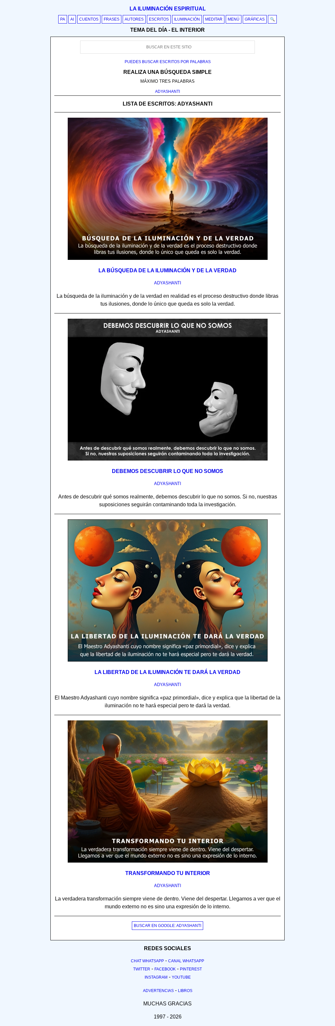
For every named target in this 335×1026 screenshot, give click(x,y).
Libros (185, 990)
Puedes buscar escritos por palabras (168, 61)
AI (72, 19)
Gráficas (255, 19)
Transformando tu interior (167, 873)
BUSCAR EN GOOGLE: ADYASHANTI (167, 925)
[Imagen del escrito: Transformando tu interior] (168, 861)
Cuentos (88, 19)
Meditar (213, 19)
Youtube (181, 977)
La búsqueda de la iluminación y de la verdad (167, 270)
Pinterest (191, 969)
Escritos (159, 19)
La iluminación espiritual (168, 8)
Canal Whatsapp (186, 961)
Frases (111, 19)
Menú (233, 19)
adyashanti (167, 282)
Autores (134, 19)
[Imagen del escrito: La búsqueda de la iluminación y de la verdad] (168, 258)
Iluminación (187, 19)
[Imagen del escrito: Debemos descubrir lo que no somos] (168, 459)
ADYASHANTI (167, 91)
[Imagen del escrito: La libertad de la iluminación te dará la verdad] (168, 660)
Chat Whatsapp (147, 961)
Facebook (165, 969)
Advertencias (158, 990)
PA (62, 19)
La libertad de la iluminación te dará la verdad (167, 672)
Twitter (141, 969)
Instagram (156, 977)
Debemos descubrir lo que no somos (167, 471)
